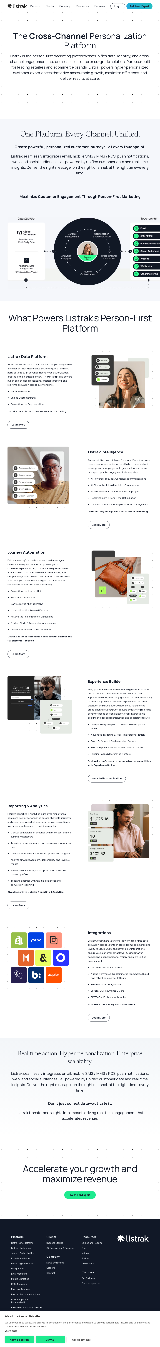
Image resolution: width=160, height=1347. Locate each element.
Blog (84, 1248)
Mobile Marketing (20, 1278)
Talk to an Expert (80, 1195)
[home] (17, 6)
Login (117, 6)
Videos (85, 1253)
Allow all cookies (19, 1339)
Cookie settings (81, 1339)
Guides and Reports (92, 1242)
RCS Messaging (19, 1283)
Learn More (18, 424)
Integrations (17, 1268)
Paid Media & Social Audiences (26, 1307)
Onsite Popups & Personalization (19, 1301)
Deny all (50, 1339)
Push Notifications (20, 1289)
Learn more (11, 1330)
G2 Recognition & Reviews (60, 1248)
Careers (50, 1267)
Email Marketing (19, 1273)
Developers (88, 1263)
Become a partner (91, 1283)
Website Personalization (107, 778)
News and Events (55, 1262)
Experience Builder (20, 1258)
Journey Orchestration (22, 1253)
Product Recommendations (25, 1294)
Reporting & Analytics (22, 1263)
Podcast (86, 1258)
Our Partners (88, 1278)
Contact (50, 1272)
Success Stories (54, 1242)
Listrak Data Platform (22, 1242)
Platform (17, 1237)
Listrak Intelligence (21, 1248)
